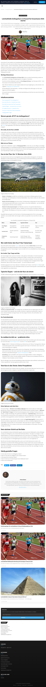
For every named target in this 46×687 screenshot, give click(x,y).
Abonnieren (23, 617)
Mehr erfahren (27, 2)
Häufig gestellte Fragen (7, 112)
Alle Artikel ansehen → (23, 487)
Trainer (17, 245)
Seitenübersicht (30, 685)
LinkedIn (20, 465)
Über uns (14, 685)
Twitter (7, 465)
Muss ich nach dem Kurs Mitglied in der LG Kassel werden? (14, 455)
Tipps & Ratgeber (4, 659)
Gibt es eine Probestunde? (7, 460)
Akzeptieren (42, 2)
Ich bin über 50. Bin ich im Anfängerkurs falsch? (11, 454)
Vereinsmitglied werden (15, 341)
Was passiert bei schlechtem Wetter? (9, 457)
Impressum (19, 685)
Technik (4, 125)
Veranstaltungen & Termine (6, 664)
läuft (25, 341)
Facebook (13, 465)
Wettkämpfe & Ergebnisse (6, 670)
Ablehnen (35, 2)
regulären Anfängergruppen (23, 352)
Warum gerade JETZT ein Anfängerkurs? (10, 100)
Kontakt (2, 677)
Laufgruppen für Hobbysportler (12, 86)
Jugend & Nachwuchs (5, 657)
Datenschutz (24, 685)
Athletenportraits (4, 655)
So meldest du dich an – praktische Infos (10, 108)
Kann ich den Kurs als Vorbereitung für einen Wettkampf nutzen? (15, 458)
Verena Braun (23, 479)
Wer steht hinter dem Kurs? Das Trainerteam (11, 104)
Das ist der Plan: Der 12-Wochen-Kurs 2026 (11, 102)
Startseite (2, 9)
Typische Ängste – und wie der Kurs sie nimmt (11, 106)
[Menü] (2, 6)
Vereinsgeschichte (4, 666)
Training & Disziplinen (9, 9)
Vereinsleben (3, 668)
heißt (38, 264)
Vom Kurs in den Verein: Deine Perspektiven (11, 110)
